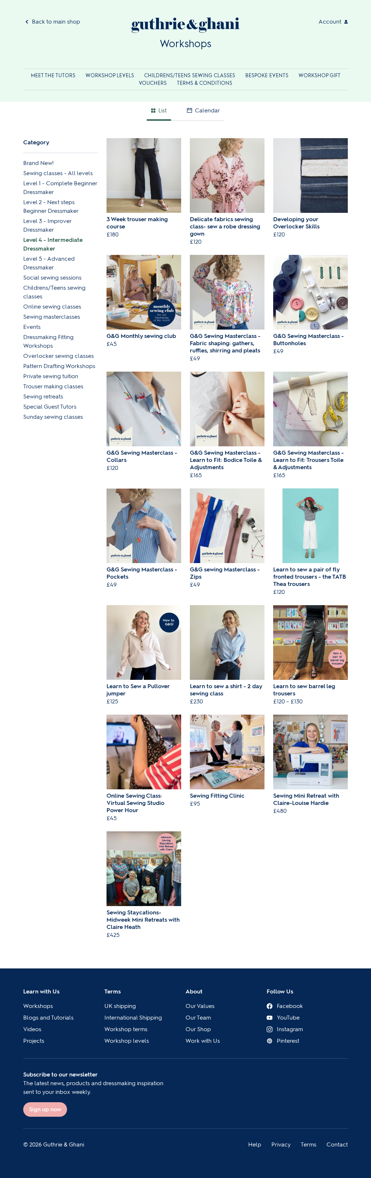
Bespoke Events (267, 76)
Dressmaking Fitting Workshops (48, 341)
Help (254, 1144)
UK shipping (120, 1006)
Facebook (290, 1006)
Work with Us (203, 1040)
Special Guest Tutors (49, 406)
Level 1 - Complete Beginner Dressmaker (60, 187)
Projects (33, 1040)
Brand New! (38, 163)
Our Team (198, 1017)
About (194, 991)
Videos (32, 1029)
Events (32, 326)
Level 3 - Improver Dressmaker (47, 225)
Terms (112, 991)
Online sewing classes (52, 306)
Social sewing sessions (52, 277)
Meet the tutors (54, 76)
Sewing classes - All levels (58, 173)
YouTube (288, 1017)
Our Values (200, 1006)
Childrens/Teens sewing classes (190, 76)
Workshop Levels (111, 76)
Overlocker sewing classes (58, 355)
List (162, 110)
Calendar (207, 110)
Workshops (38, 1006)
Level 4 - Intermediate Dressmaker (53, 244)
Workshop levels (126, 1040)
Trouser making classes (53, 386)
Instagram (290, 1029)
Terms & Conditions (204, 83)
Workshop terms (125, 1029)
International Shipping (133, 1017)
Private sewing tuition (50, 376)
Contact (337, 1144)
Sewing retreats (43, 396)
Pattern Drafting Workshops (59, 366)
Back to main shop (56, 21)
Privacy (281, 1144)
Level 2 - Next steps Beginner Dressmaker (51, 206)
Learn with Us (41, 991)
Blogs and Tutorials (48, 1017)
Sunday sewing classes (53, 416)
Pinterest (288, 1040)
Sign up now (45, 1109)
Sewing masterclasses (51, 316)
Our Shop (198, 1029)
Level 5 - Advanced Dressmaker (49, 263)
